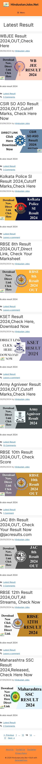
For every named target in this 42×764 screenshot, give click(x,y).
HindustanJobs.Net (24, 4)
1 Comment (8, 513)
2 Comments (9, 726)
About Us (10, 749)
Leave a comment (11, 237)
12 (23, 735)
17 (5, 738)
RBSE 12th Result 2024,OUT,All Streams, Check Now (20, 597)
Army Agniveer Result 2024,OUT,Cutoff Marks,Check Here (20, 389)
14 (31, 735)
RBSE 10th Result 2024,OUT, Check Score (17, 457)
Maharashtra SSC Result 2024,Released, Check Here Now (17, 667)
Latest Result (9, 93)
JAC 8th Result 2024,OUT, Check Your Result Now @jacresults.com (17, 527)
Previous (9, 735)
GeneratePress (21, 760)
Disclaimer (31, 749)
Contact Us (20, 749)
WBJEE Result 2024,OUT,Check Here (16, 41)
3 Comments (9, 170)
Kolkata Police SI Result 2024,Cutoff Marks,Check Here (18, 181)
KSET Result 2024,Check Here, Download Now (17, 321)
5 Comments (9, 97)
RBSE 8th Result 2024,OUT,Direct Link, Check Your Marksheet (16, 251)
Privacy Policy (21, 753)
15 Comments (9, 445)
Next (11, 738)
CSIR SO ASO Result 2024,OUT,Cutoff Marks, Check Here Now (19, 111)
